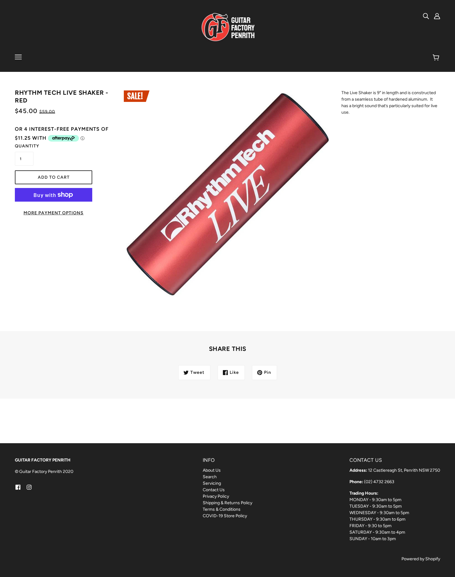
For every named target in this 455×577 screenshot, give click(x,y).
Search (210, 476)
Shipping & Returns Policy (227, 502)
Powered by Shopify (420, 559)
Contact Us (214, 489)
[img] (425, 16)
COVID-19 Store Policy (225, 515)
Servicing (212, 483)
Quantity (24, 146)
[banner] (227, 27)
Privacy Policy (216, 496)
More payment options (54, 213)
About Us (212, 470)
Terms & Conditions (221, 509)
